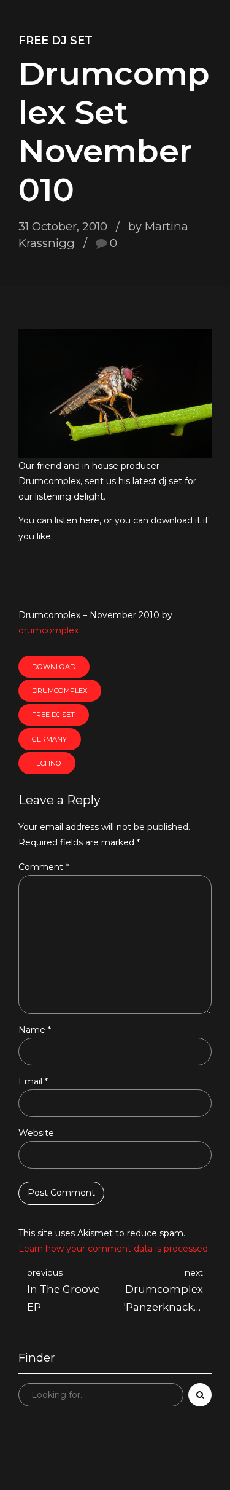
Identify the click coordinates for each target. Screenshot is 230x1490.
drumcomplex (48, 630)
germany (49, 739)
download (53, 666)
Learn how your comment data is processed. (114, 1248)
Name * (34, 1029)
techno (46, 763)
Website (36, 1133)
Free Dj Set (55, 40)
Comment (43, 866)
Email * (33, 1081)
